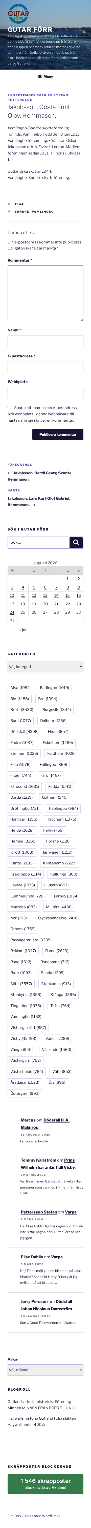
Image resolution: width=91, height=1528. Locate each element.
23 (78, 604)
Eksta (58, 731)
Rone (20, 962)
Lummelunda (27, 896)
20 (45, 604)
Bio (19, 699)
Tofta (60, 1006)
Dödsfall (24, 731)
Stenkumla (56, 984)
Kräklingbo (25, 874)
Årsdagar (24, 1082)
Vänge (21, 1049)
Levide (22, 885)
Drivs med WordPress (42, 1516)
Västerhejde (26, 1071)
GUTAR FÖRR (30, 29)
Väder (57, 1038)
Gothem (54, 797)
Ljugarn (56, 885)
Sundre (22, 211)
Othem (22, 929)
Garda (21, 797)
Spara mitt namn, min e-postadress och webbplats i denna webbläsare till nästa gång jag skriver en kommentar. (42, 414)
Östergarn (24, 1093)
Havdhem (61, 819)
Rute (21, 973)
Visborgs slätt (28, 1027)
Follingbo (53, 764)
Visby (23, 1038)
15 (67, 595)
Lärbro (66, 896)
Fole (20, 764)
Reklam (23, 951)
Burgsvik (56, 709)
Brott (21, 709)
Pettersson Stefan (39, 1212)
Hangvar (23, 819)
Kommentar (20, 260)
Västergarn (25, 1060)
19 (34, 604)
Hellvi (53, 830)
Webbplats (18, 382)
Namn (14, 330)
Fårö (50, 775)
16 (79, 595)
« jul (22, 630)
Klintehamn (59, 863)
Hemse (23, 841)
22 (67, 604)
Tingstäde (25, 1006)
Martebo (23, 907)
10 (12, 595)
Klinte (22, 863)
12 (34, 595)
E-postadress (21, 356)
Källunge (63, 874)
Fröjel (20, 775)
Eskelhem (58, 742)
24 (12, 612)
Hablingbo (63, 808)
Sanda (52, 973)
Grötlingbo (24, 808)
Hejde (21, 830)
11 (23, 595)
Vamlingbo (43, 211)
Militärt (59, 907)
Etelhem (24, 753)
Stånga (63, 994)
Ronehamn (54, 962)
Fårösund (24, 786)
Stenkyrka (25, 994)
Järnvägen (57, 852)
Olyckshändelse (58, 918)
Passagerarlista (31, 940)
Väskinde (56, 1049)
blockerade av (50, 1485)
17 (12, 604)
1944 (19, 204)
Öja (57, 1082)
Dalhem (53, 721)
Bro (47, 699)
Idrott (21, 852)
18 (23, 604)
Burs (20, 721)
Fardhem (61, 753)
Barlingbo (54, 687)
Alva (20, 687)
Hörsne (58, 841)
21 (56, 604)
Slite (21, 984)
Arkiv (13, 1359)
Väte (61, 1071)
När (19, 918)
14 (56, 595)
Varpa (71, 1212)
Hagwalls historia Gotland (30, 1418)
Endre (21, 742)
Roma (56, 951)
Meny (48, 76)
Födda (59, 786)
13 (45, 595)
